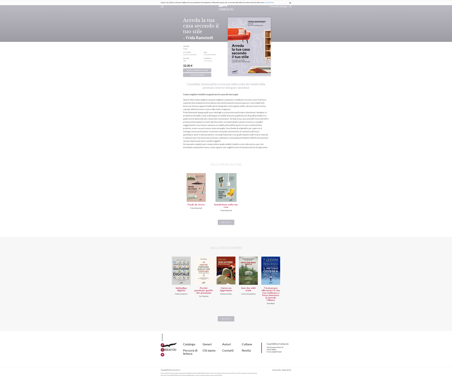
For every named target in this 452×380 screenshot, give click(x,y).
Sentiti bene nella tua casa (226, 205)
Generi (207, 344)
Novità (246, 350)
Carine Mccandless (248, 294)
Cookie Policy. (269, 2)
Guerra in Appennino (226, 289)
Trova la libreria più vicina (197, 70)
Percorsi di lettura (190, 352)
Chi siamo (209, 350)
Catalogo (189, 344)
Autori (226, 344)
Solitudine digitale (181, 289)
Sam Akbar (271, 303)
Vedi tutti (226, 222)
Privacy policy (276, 370)
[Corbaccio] (226, 6)
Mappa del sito (286, 370)
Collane (247, 344)
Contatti (228, 350)
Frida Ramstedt (199, 37)
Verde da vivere (196, 204)
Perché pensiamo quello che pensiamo (203, 290)
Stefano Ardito (226, 294)
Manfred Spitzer (181, 294)
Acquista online (197, 75)
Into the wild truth (248, 289)
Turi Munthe (203, 296)
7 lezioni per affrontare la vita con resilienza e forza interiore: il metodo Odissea (270, 294)
